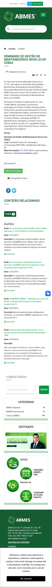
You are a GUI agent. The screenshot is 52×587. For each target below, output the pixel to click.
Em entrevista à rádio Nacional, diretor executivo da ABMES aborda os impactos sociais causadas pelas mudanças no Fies (24, 265)
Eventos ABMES (13, 416)
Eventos (12, 49)
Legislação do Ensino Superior (38, 494)
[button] (8, 440)
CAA (29, 4)
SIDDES (24, 459)
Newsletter (14, 4)
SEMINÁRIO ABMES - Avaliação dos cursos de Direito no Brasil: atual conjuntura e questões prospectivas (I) (26, 301)
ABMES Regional (13, 407)
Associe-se (25, 482)
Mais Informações (13, 171)
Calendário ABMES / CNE (38, 472)
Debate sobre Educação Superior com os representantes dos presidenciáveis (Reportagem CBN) (25, 332)
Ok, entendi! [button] (26, 579)
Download (10, 254)
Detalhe (21, 49)
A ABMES (12, 546)
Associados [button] (37, 4)
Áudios (9, 214)
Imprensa (23, 4)
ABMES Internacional (15, 412)
